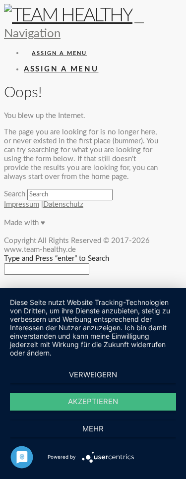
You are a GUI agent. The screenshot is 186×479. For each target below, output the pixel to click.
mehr (93, 428)
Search (14, 194)
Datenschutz (63, 204)
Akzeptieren (93, 401)
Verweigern (93, 374)
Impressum (21, 204)
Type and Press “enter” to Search (56, 258)
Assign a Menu (59, 53)
